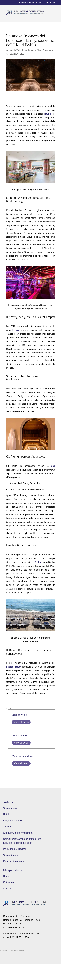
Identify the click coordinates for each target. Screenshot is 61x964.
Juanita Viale (15, 50)
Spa (53, 466)
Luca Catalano (29, 50)
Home (6, 876)
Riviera (15, 330)
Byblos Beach (13, 666)
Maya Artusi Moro (45, 50)
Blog (22, 54)
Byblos (49, 113)
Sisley (38, 562)
